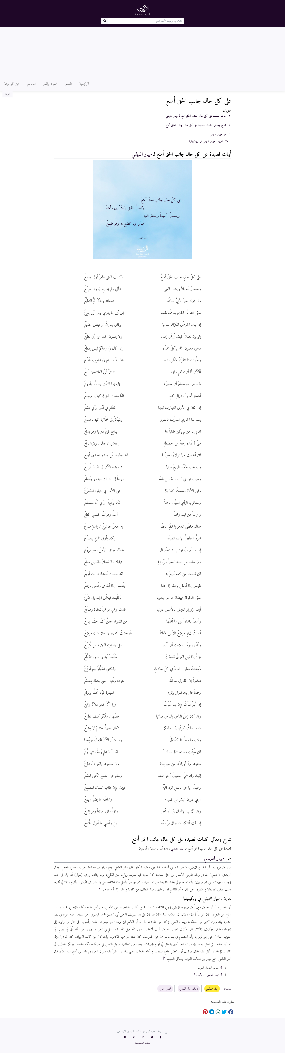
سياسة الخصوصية (142, 1043)
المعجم (31, 83)
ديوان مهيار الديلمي (188, 989)
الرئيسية (84, 83)
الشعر (68, 83)
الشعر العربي (165, 989)
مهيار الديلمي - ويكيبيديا (206, 974)
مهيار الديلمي (142, 154)
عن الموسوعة (12, 83)
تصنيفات (227, 989)
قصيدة (7, 94)
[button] (160, 1037)
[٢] (165, 957)
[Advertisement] (142, 52)
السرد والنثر (50, 83)
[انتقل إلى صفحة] (104, 21)
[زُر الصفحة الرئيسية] (142, 9)
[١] (99, 888)
